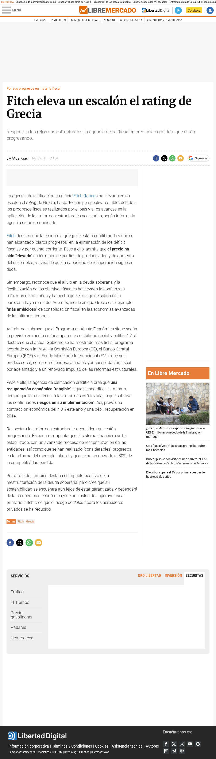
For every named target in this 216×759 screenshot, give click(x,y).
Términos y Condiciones (72, 746)
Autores (152, 746)
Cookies (101, 746)
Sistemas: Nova (100, 752)
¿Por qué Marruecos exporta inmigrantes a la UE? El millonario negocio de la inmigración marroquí (175, 433)
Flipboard (166, 751)
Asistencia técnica (127, 746)
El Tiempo (20, 602)
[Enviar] (172, 158)
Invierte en (58, 20)
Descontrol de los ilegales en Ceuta (112, 2)
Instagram (182, 744)
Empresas (40, 20)
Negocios (110, 20)
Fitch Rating (84, 195)
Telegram (174, 751)
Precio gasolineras (21, 615)
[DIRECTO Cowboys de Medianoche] (178, 10)
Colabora (194, 10)
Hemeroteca (22, 638)
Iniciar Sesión (210, 10)
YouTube (190, 744)
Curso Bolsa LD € (131, 20)
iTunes (182, 751)
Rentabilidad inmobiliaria (164, 20)
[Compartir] (156, 158)
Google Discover (198, 744)
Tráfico (17, 591)
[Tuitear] (164, 158)
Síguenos (201, 158)
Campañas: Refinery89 (21, 752)
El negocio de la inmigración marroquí (36, 2)
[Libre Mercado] (107, 10)
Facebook (166, 744)
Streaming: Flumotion (76, 752)
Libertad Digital (85, 736)
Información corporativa (28, 746)
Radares (18, 627)
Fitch (11, 235)
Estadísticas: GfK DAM (49, 752)
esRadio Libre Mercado (85, 20)
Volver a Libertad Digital (156, 10)
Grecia (30, 521)
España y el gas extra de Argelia (74, 2)
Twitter (174, 744)
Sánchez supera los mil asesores (150, 2)
